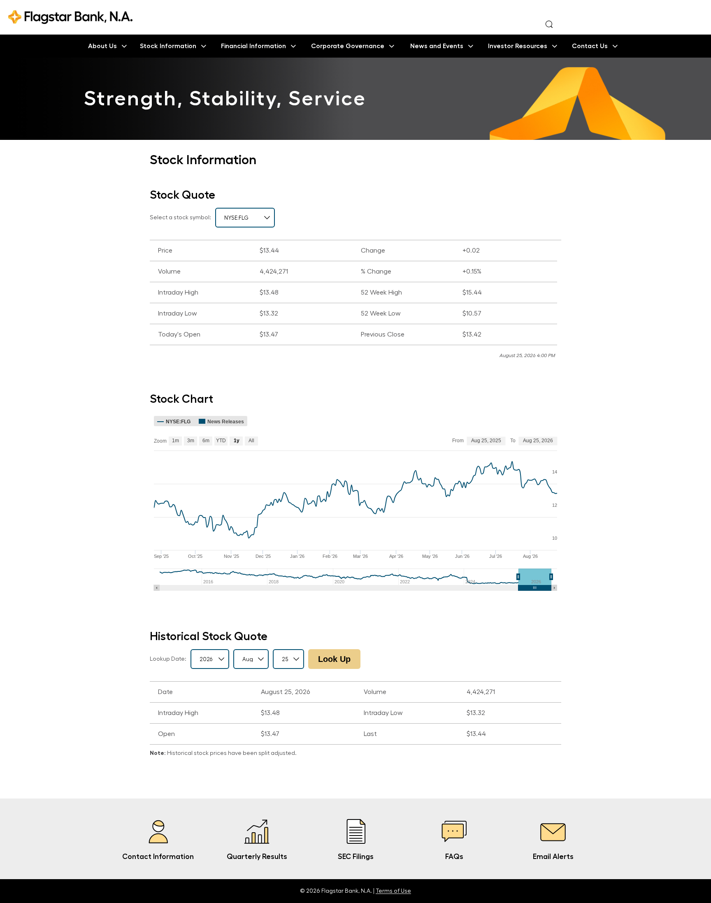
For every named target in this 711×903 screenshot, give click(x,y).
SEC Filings (356, 856)
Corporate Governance (347, 46)
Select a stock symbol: (180, 218)
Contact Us (590, 46)
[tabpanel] (355, 300)
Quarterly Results (257, 856)
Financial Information (253, 46)
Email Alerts (553, 856)
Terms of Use (393, 891)
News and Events (436, 46)
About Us (102, 46)
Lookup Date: (168, 659)
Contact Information (158, 856)
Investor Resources (517, 46)
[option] (355, 99)
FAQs (454, 856)
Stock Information (168, 46)
